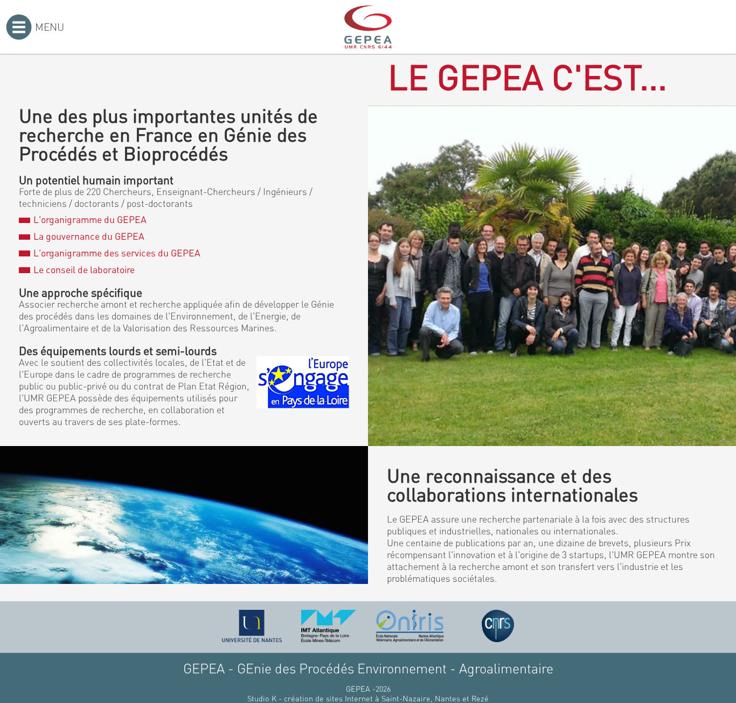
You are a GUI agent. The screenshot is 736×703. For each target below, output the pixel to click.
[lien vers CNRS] (498, 626)
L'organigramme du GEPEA (89, 219)
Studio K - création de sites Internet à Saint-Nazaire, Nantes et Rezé (368, 698)
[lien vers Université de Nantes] (252, 626)
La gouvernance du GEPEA (88, 236)
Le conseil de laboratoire (83, 269)
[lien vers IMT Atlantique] (328, 626)
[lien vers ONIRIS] (410, 626)
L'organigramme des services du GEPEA (116, 253)
